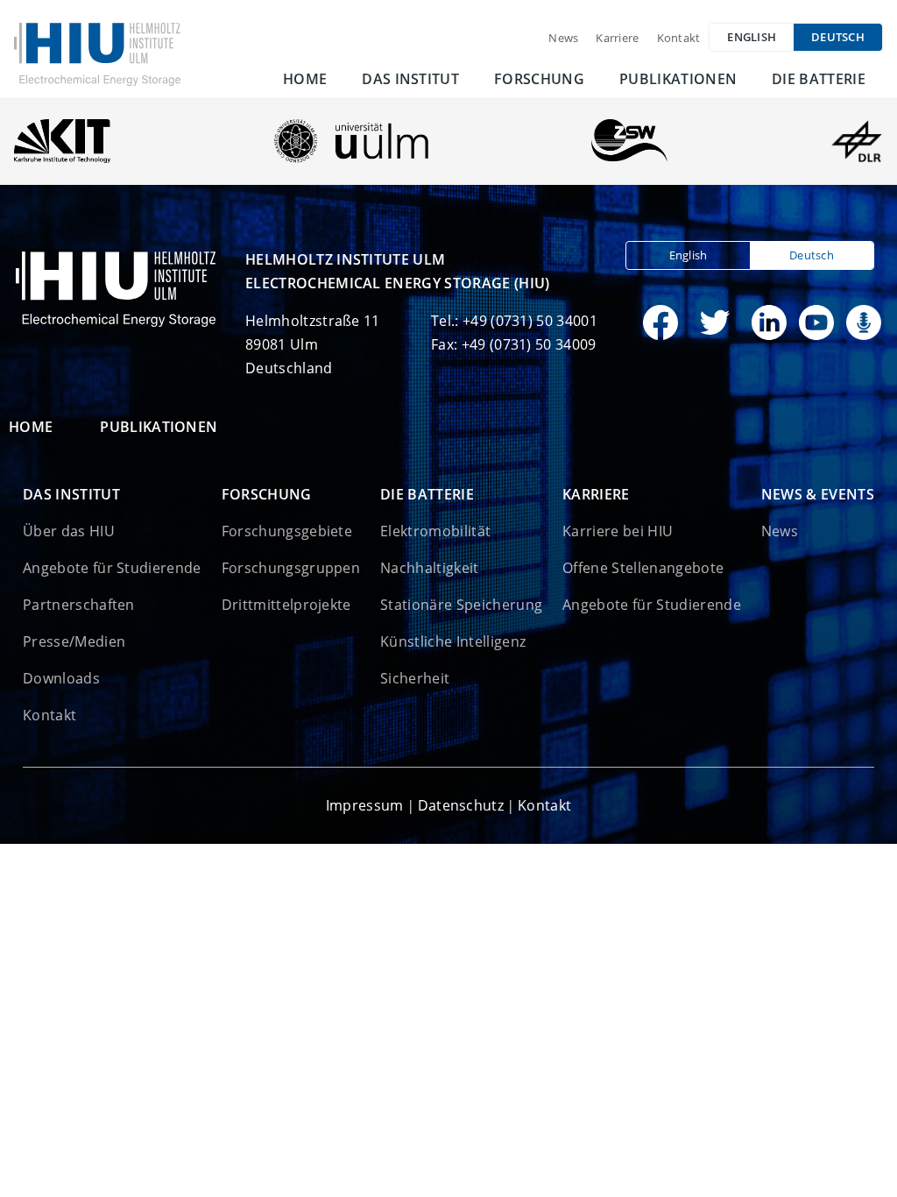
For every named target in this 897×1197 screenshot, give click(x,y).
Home (305, 79)
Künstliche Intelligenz (453, 641)
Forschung (539, 79)
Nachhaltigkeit (429, 567)
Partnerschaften (79, 604)
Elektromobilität (435, 531)
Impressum (365, 805)
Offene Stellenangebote (643, 567)
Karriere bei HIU (617, 531)
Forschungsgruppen (291, 567)
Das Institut (410, 79)
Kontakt (679, 38)
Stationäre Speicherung (461, 604)
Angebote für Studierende (112, 567)
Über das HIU (69, 531)
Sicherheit (414, 678)
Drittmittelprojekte (286, 604)
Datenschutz (461, 805)
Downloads (61, 678)
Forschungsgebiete (287, 531)
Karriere (617, 38)
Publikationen (678, 79)
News (563, 38)
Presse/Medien (74, 641)
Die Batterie (818, 79)
